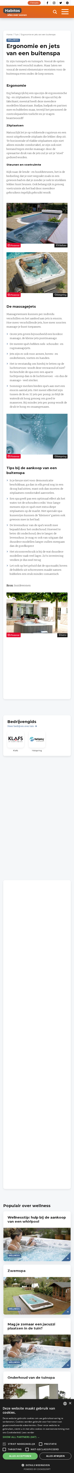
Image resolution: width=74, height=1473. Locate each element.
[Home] (15, 12)
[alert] (37, 1436)
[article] (15, 741)
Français (34, 3)
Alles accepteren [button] (20, 1456)
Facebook (47, 3)
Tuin (16, 34)
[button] (37, 1437)
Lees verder (28, 1432)
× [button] (70, 1403)
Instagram (54, 3)
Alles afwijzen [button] (55, 1456)
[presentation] (37, 1236)
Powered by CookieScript (37, 1469)
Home (9, 34)
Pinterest (67, 3)
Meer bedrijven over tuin (20, 726)
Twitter (60, 3)
